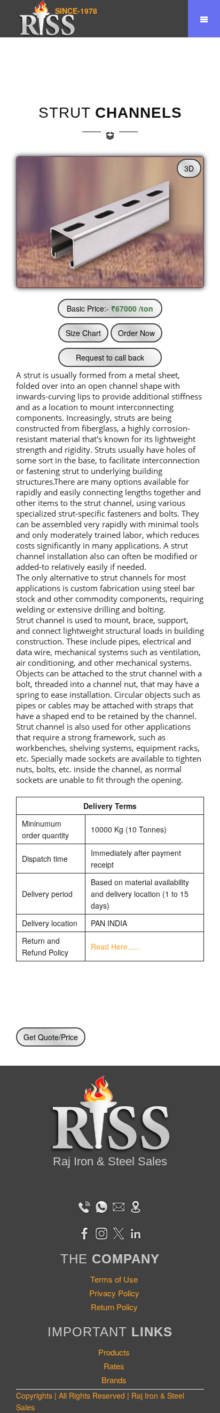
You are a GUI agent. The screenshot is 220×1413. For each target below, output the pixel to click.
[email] (118, 1205)
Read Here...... (115, 946)
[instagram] (101, 1232)
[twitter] (118, 1232)
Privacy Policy (114, 1292)
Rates (114, 1365)
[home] (46, 18)
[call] (84, 1205)
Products (114, 1352)
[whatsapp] (101, 1205)
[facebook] (84, 1232)
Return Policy (114, 1306)
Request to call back (110, 357)
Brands (114, 1379)
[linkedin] (135, 1232)
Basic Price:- (110, 308)
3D (189, 168)
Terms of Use (114, 1279)
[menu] (204, 18)
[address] (135, 1205)
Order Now (136, 333)
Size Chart (83, 333)
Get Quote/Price (50, 1037)
